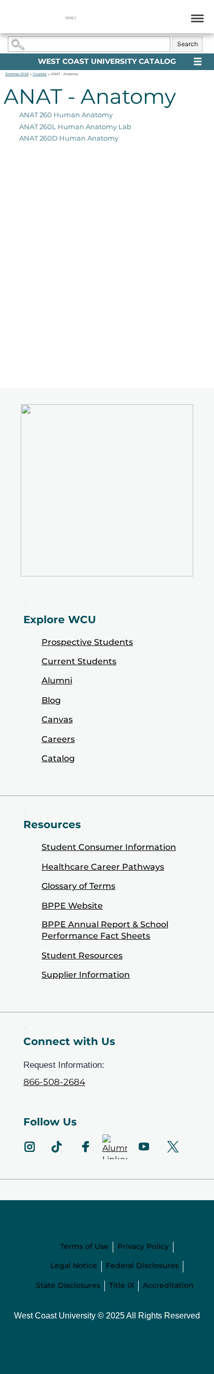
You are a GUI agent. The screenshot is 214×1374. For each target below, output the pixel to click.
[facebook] (85, 1146)
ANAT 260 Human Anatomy (66, 115)
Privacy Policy (143, 1246)
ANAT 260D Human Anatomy (68, 138)
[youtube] (143, 1146)
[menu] (195, 17)
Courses (40, 74)
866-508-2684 (54, 1082)
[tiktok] (56, 1146)
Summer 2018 (17, 74)
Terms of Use (84, 1246)
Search (187, 44)
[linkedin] (114, 1146)
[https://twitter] (172, 1146)
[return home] (70, 18)
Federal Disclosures (142, 1265)
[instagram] (29, 1146)
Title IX (121, 1285)
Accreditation (168, 1285)
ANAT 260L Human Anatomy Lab (75, 126)
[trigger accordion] (24, 1028)
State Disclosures (68, 1285)
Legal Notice (73, 1265)
